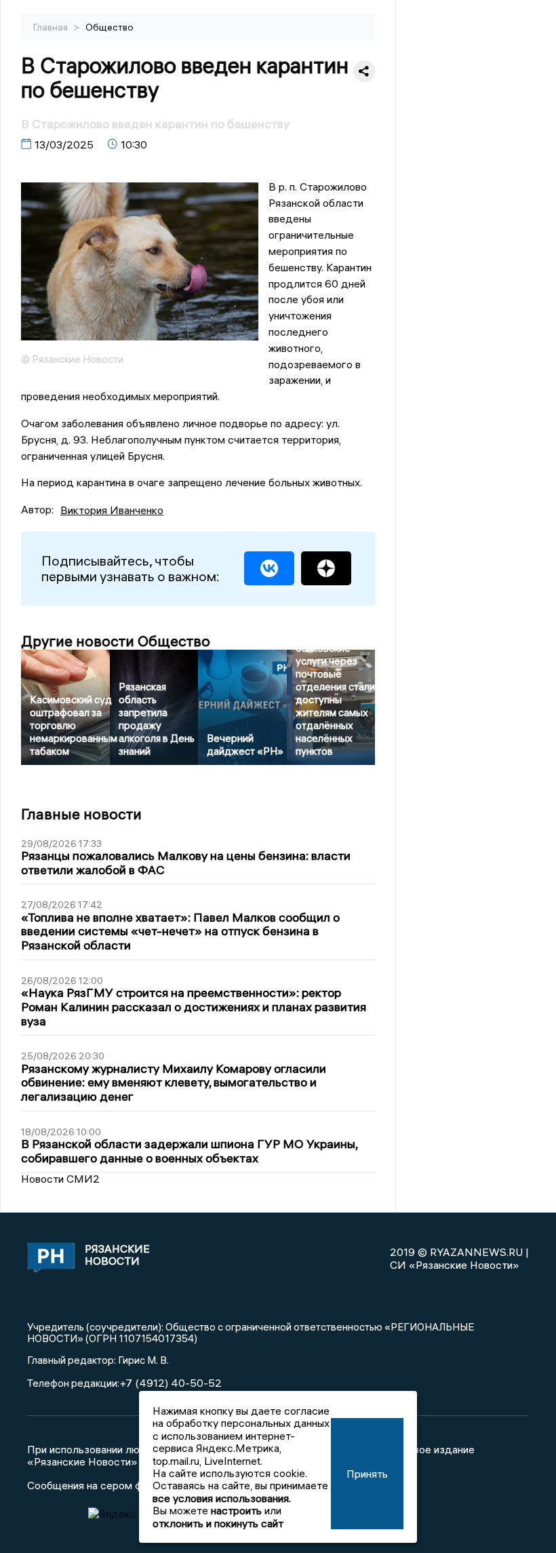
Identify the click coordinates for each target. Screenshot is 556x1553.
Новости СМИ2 (60, 1178)
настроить (236, 1510)
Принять (367, 1473)
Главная (51, 27)
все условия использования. (222, 1498)
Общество (109, 27)
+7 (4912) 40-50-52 (170, 1383)
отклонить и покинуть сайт (218, 1523)
